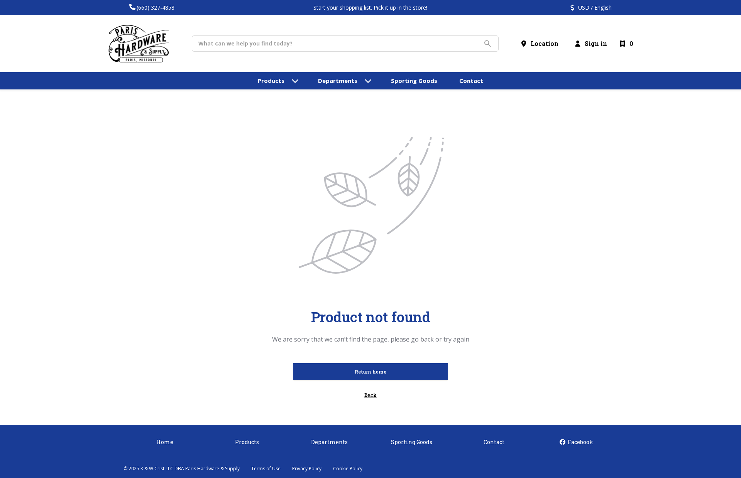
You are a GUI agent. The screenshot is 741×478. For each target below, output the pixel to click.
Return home (370, 372)
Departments (329, 442)
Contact (494, 442)
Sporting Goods (411, 442)
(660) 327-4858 (155, 7)
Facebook (580, 442)
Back (370, 395)
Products (247, 442)
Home (164, 442)
